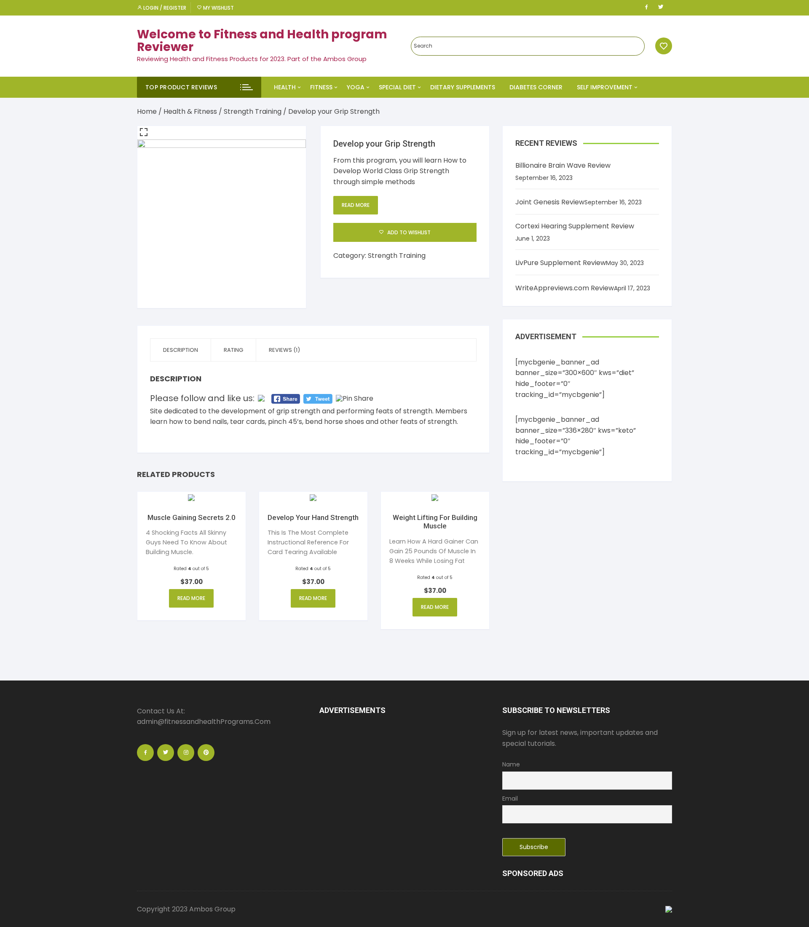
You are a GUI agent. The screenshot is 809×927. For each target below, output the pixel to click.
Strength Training (252, 111)
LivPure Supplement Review (560, 263)
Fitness (321, 87)
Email (510, 798)
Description (180, 350)
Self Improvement (604, 87)
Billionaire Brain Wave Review (563, 165)
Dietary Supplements (462, 87)
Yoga (355, 87)
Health (285, 87)
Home (147, 111)
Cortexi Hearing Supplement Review (574, 226)
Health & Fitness (190, 111)
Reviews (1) (284, 350)
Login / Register (164, 7)
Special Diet (397, 87)
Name (511, 764)
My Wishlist (218, 7)
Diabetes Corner (536, 87)
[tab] (180, 350)
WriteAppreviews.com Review (564, 288)
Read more (356, 205)
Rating (233, 350)
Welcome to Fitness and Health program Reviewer (262, 41)
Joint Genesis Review (549, 202)
